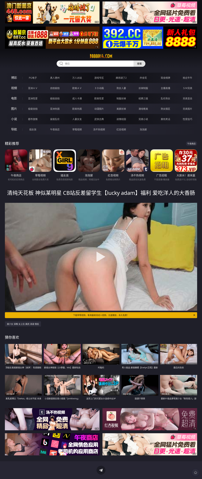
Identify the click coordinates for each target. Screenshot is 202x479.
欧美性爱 (99, 98)
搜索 (139, 63)
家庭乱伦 (55, 119)
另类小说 (143, 119)
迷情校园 (121, 119)
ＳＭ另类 (187, 88)
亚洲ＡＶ (33, 88)
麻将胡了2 (121, 77)
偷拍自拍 (55, 98)
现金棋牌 (165, 77)
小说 (14, 119)
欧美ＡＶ (77, 88)
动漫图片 (99, 108)
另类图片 (187, 108)
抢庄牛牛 (187, 77)
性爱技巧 (187, 119)
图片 (14, 109)
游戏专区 (99, 77)
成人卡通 (77, 98)
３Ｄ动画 (99, 88)
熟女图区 (165, 108)
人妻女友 (77, 119)
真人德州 (55, 77)
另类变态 (187, 98)
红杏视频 (121, 129)
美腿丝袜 (121, 108)
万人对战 (77, 77)
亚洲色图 (55, 108)
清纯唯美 (143, 108)
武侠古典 (99, 119)
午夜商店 (55, 129)
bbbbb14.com (101, 56)
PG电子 (33, 77)
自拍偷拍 (55, 88)
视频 (14, 88)
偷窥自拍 (33, 108)
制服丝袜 (121, 98)
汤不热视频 (99, 129)
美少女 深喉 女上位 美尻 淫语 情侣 (23, 324)
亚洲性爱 (33, 98)
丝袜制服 (143, 88)
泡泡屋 (143, 129)
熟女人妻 (121, 88)
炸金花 (143, 77)
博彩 (14, 78)
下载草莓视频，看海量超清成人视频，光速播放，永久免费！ (101, 315)
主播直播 (165, 88)
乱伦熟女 (165, 98)
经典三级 (143, 98)
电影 (14, 98)
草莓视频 (77, 129)
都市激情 (33, 119)
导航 (14, 129)
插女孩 (32, 129)
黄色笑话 (165, 119)
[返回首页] (195, 472)
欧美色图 (77, 108)
